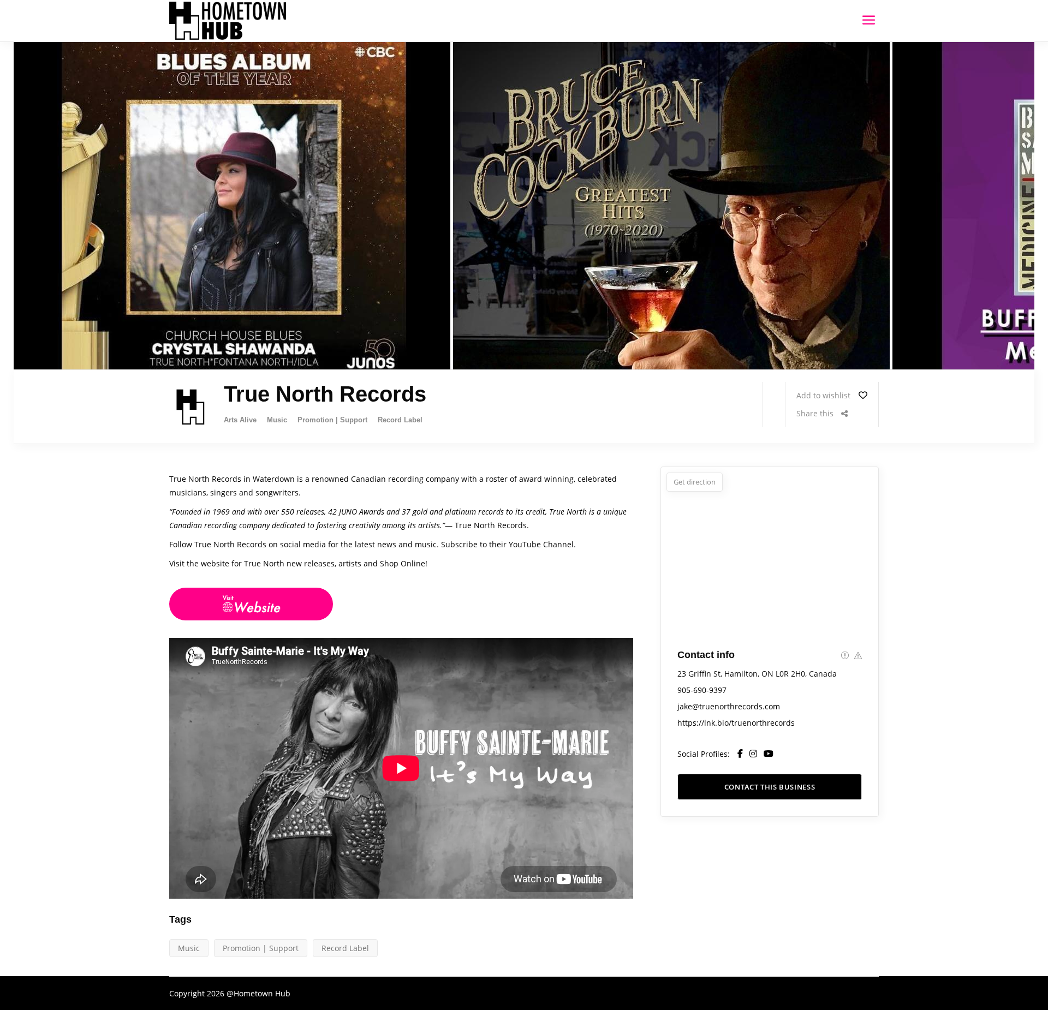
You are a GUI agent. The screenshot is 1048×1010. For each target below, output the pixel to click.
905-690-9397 (702, 690)
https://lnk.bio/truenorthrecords (736, 723)
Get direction (695, 482)
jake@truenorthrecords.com (728, 706)
